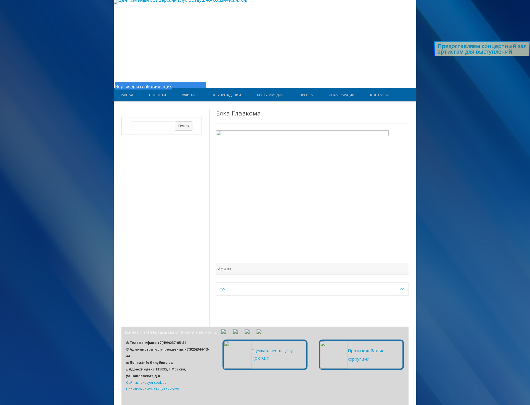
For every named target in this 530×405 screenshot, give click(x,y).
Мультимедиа (270, 94)
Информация (341, 94)
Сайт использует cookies (146, 382)
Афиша (188, 94)
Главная (125, 94)
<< (222, 289)
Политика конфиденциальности (152, 389)
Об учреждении (226, 94)
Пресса (306, 94)
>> (401, 289)
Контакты (379, 94)
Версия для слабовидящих (143, 86)
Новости (157, 94)
